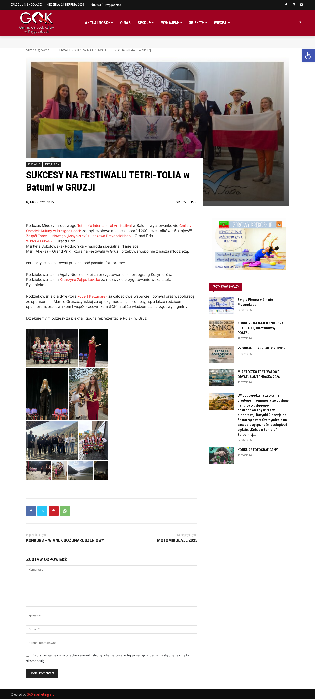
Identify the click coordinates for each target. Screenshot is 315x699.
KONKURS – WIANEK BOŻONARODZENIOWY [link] (65, 540)
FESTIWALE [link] (62, 50)
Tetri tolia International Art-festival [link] (104, 225)
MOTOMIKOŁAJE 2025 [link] (177, 540)
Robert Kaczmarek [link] (92, 296)
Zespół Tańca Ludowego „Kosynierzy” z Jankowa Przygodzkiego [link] (78, 236)
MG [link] (33, 202)
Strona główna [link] (37, 50)
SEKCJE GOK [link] (51, 164)
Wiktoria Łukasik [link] (39, 241)
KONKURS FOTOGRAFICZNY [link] (258, 450)
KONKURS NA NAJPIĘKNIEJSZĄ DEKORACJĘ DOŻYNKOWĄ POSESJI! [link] (261, 328)
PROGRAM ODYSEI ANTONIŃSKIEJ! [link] (263, 348)
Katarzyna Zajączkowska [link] (80, 279)
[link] (308, 55)
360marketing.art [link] (40, 694)
